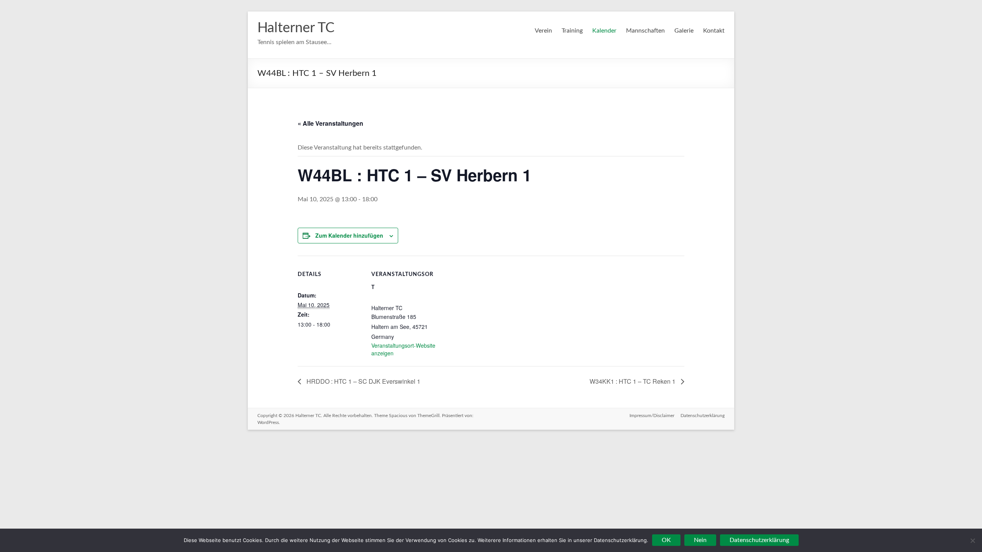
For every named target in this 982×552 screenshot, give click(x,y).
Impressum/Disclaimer (651, 415)
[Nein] (972, 540)
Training (572, 31)
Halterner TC (295, 28)
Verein (543, 31)
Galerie (684, 31)
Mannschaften (645, 31)
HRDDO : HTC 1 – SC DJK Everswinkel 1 (362, 381)
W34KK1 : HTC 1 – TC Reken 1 (633, 381)
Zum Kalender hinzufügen (349, 235)
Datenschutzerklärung (702, 415)
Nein (700, 540)
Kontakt (714, 31)
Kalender (604, 31)
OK (666, 540)
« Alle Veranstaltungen (330, 123)
